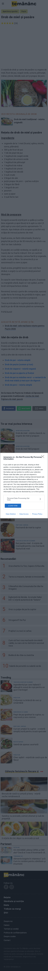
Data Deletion (11, 514)
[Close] (43, 457)
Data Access (24, 514)
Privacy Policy (37, 514)
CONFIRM (13, 506)
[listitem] (24, 499)
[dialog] (24, 485)
